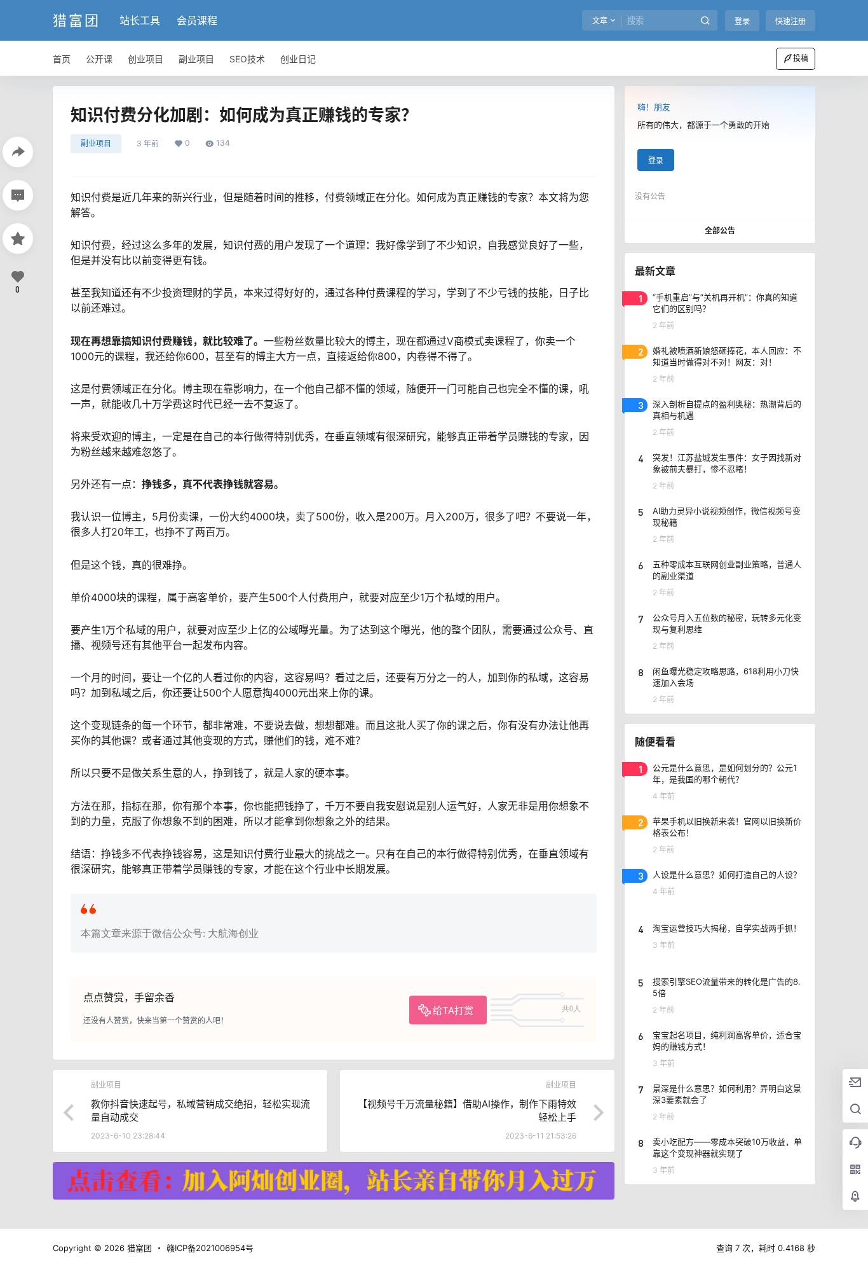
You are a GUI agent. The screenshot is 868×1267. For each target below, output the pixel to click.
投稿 (800, 58)
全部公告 (720, 230)
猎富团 (138, 1248)
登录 (742, 21)
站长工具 (139, 20)
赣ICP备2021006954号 (210, 1248)
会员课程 (197, 20)
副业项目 (96, 143)
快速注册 (790, 21)
